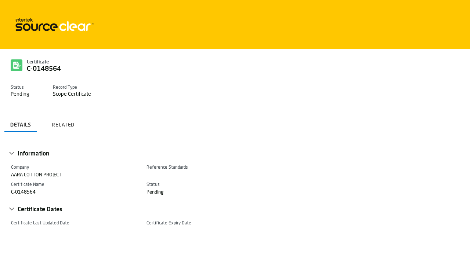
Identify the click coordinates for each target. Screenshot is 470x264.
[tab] (20, 122)
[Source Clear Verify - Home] (53, 24)
